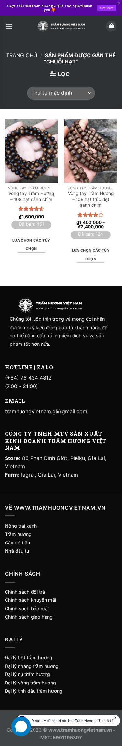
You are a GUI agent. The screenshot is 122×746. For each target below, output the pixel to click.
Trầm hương (18, 534)
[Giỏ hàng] (111, 26)
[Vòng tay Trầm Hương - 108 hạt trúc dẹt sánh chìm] (90, 151)
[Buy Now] (68, 720)
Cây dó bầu (17, 542)
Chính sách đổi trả (25, 592)
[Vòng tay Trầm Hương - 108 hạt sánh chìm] (31, 151)
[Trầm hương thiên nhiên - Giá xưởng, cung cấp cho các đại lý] (61, 26)
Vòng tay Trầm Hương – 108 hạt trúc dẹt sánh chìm (91, 199)
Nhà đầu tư (18, 551)
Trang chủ (21, 55)
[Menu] (9, 26)
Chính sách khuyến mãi (30, 600)
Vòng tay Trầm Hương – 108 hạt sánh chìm (31, 196)
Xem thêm (107, 7)
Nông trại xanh (21, 525)
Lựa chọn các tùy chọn (31, 244)
